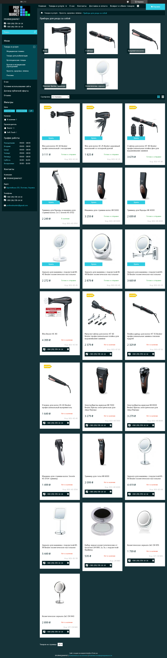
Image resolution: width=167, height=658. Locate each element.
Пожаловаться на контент (78, 655)
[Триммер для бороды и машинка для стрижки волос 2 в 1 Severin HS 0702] (60, 186)
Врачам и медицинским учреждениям (16, 66)
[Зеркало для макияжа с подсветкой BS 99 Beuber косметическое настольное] (60, 521)
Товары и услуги (56, 6)
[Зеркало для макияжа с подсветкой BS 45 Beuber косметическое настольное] (60, 248)
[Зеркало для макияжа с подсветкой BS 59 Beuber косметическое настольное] (145, 248)
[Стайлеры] (102, 38)
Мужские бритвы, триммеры (54, 86)
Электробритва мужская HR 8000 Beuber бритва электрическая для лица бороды (142, 407)
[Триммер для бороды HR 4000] (145, 186)
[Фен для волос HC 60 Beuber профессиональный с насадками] (60, 122)
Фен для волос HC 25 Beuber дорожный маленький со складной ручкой (102, 147)
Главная (42, 6)
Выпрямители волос (136, 51)
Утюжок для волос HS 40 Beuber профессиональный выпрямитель (57, 406)
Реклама (10, 75)
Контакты (82, 6)
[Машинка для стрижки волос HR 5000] (102, 186)
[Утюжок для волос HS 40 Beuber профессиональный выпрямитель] (60, 381)
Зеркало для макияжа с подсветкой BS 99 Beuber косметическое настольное (59, 546)
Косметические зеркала (95, 86)
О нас (72, 6)
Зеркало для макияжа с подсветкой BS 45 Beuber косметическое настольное (59, 273)
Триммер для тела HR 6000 (97, 476)
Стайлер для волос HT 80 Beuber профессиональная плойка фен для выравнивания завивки (143, 148)
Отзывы (7, 95)
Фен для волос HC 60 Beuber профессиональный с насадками (56, 147)
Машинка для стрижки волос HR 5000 (102, 210)
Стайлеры (89, 51)
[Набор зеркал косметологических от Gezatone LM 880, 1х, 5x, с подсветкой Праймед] (102, 521)
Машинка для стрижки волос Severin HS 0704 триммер (58, 477)
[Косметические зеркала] (102, 74)
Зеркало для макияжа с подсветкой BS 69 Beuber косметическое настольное (144, 477)
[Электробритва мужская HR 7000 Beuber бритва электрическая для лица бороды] (102, 381)
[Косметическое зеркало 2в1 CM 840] (60, 592)
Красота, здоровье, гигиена (70, 13)
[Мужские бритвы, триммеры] (60, 74)
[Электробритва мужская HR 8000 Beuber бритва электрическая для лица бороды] (145, 381)
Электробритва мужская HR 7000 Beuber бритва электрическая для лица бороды (100, 407)
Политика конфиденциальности (100, 655)
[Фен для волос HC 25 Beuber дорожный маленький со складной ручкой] (102, 122)
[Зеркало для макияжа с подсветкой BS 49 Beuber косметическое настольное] (102, 248)
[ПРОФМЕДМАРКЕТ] (19, 11)
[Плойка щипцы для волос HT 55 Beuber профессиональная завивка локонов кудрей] (145, 310)
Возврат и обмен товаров (122, 6)
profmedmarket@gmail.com (17, 205)
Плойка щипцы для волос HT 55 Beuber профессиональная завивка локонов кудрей (144, 336)
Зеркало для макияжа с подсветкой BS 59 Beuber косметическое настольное (144, 273)
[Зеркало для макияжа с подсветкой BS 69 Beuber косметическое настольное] (145, 452)
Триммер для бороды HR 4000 (141, 210)
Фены (45, 51)
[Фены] (60, 38)
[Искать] (35, 32)
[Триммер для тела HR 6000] (102, 452)
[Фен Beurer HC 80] (60, 310)
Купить (51, 138)
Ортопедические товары (16, 60)
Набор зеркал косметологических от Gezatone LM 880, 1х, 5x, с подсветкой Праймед (101, 547)
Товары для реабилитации (17, 56)
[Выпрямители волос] (145, 38)
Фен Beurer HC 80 (49, 334)
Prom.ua (95, 653)
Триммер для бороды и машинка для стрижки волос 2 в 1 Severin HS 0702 (59, 211)
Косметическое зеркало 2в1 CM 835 (143, 545)
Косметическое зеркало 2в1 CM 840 (58, 616)
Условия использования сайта (17, 86)
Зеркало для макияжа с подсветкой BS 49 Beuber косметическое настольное (102, 273)
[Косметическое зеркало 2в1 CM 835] (145, 521)
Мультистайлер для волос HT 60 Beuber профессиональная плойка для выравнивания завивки (102, 336)
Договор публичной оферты (16, 91)
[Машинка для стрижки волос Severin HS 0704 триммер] (60, 452)
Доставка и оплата (98, 6)
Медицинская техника (15, 51)
